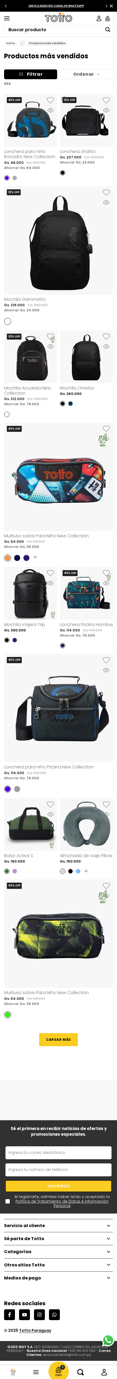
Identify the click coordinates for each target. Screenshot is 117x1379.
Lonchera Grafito (78, 151)
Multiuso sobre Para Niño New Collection (46, 535)
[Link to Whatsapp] (108, 1340)
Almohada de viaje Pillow (86, 855)
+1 (35, 557)
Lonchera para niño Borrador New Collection (29, 154)
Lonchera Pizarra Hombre (86, 624)
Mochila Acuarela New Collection (27, 390)
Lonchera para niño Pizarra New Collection (49, 767)
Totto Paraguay (35, 1330)
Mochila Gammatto (25, 299)
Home (10, 43)
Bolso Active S (18, 855)
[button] (50, 101)
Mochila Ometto (77, 388)
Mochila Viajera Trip (24, 624)
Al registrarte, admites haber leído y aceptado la (62, 1201)
